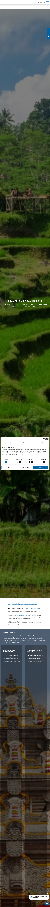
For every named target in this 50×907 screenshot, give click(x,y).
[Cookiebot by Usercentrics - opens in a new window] (43, 439)
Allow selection (25, 467)
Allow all (41, 467)
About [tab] (41, 442)
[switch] (19, 462)
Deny (9, 467)
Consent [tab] (9, 442)
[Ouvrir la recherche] (44, 2)
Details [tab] (25, 442)
